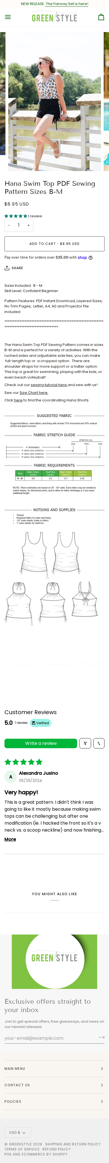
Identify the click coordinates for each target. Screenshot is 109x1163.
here (18, 400)
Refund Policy (56, 1149)
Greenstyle (20, 1144)
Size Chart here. (34, 392)
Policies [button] (12, 1101)
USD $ (14, 1132)
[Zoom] (18, 160)
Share (17, 268)
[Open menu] (12, 17)
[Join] (100, 1037)
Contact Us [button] (17, 1085)
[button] (16, 216)
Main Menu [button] (14, 1068)
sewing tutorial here (49, 384)
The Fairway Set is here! (66, 3)
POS (8, 1154)
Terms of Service (22, 1149)
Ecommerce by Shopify (45, 1154)
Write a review (41, 743)
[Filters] (85, 743)
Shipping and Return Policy (73, 1144)
